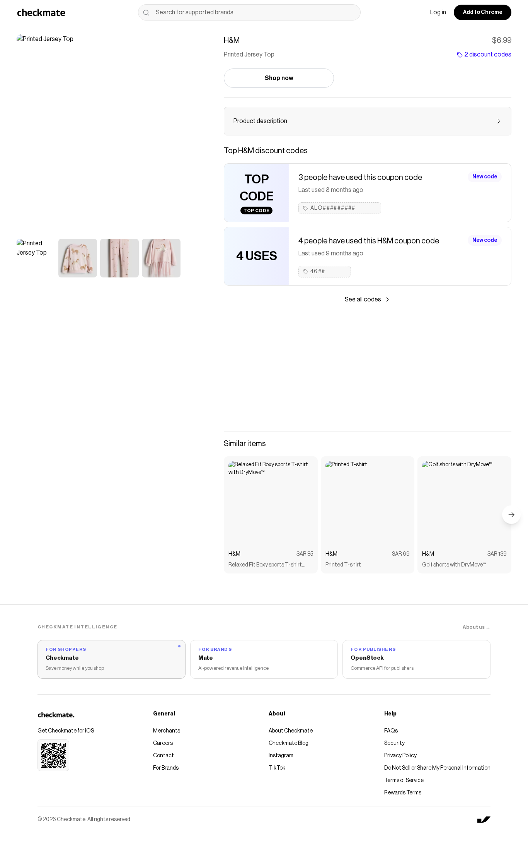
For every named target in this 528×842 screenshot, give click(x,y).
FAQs (391, 731)
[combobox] (249, 12)
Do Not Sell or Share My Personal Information (437, 768)
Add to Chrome (482, 12)
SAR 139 (497, 554)
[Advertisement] (367, 367)
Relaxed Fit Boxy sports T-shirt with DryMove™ (265, 565)
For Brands (166, 768)
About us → (477, 627)
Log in (438, 12)
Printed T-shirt (343, 565)
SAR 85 (304, 554)
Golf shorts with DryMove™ (454, 565)
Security (394, 743)
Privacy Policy (400, 755)
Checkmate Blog (288, 743)
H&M (234, 554)
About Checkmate (291, 731)
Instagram (281, 755)
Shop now (279, 78)
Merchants (166, 731)
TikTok (277, 768)
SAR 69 (401, 554)
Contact (163, 755)
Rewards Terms (402, 793)
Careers (163, 743)
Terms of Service (404, 780)
